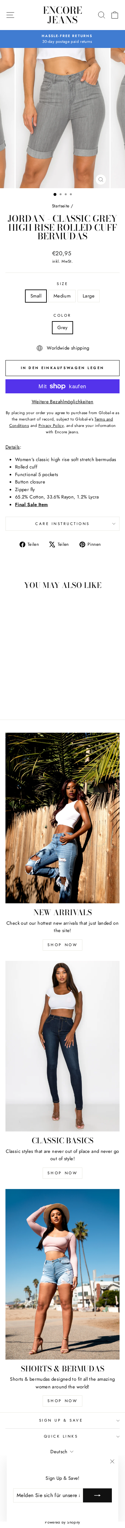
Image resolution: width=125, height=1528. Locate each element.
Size (62, 283)
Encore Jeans (62, 15)
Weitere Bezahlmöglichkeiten (63, 401)
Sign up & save (61, 1420)
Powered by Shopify (62, 1522)
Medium (62, 295)
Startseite (61, 206)
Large (89, 295)
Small (35, 295)
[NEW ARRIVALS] (62, 818)
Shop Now (62, 945)
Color (62, 315)
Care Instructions (62, 523)
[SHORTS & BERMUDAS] (62, 1274)
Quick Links (61, 1436)
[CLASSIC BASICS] (62, 1046)
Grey (62, 327)
